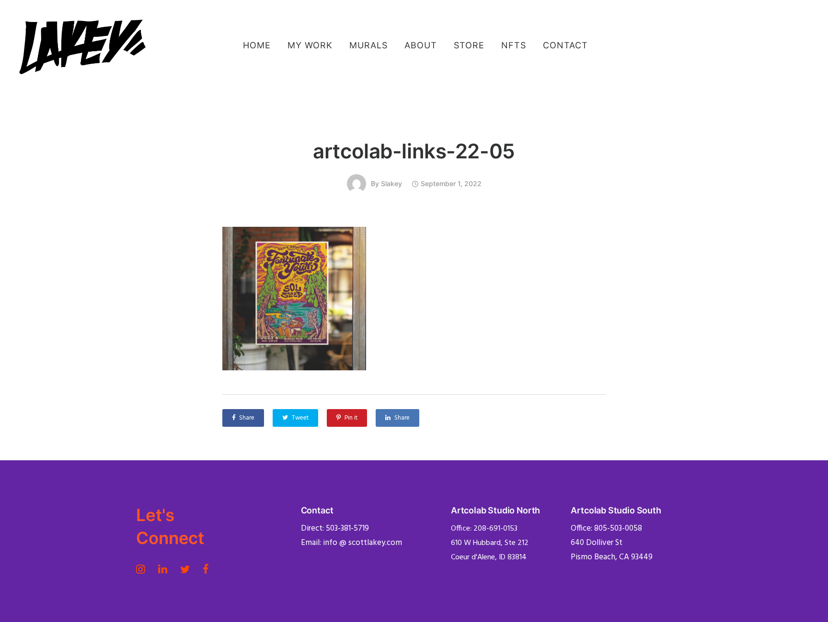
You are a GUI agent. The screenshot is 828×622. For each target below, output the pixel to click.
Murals (368, 45)
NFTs (513, 45)
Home (257, 45)
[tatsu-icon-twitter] (188, 569)
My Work (310, 45)
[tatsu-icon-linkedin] (165, 569)
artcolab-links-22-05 (414, 151)
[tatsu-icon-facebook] (206, 569)
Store (469, 45)
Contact (565, 45)
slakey (391, 183)
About (420, 45)
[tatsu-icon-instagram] (143, 569)
